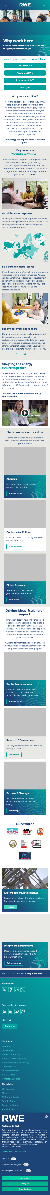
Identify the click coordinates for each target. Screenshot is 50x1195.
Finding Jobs (8, 1089)
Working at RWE (25, 73)
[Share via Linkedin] (4, 989)
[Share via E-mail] (16, 989)
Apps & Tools (8, 1109)
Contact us (10, 1026)
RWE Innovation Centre (13, 1097)
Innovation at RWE (25, 80)
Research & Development (14, 1058)
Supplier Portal (9, 1101)
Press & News (8, 1075)
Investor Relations (10, 1071)
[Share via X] (22, 989)
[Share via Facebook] (10, 989)
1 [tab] (22, 354)
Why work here (37, 59)
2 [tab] (25, 354)
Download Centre (10, 1105)
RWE (6, 59)
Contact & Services (11, 1079)
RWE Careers (19, 59)
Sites (4, 1093)
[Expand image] (41, 203)
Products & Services (11, 1054)
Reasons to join (25, 65)
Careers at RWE (9, 1066)
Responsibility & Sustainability (15, 1062)
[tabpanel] (25, 264)
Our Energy (7, 1050)
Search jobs (25, 87)
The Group (7, 1046)
